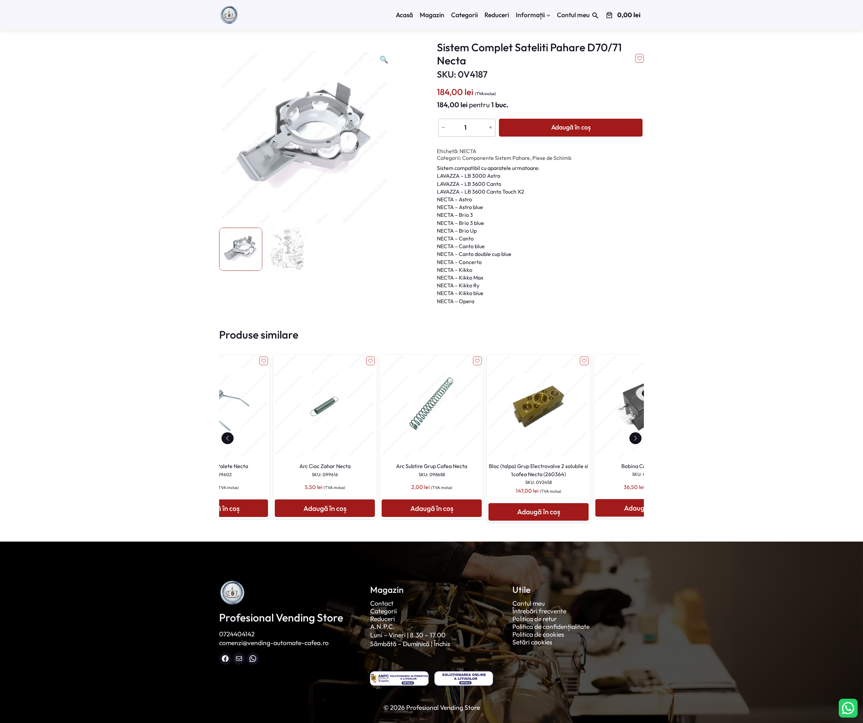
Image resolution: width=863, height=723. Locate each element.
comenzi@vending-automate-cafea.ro (274, 643)
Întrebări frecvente (539, 611)
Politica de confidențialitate (551, 627)
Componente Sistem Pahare (496, 157)
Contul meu (528, 603)
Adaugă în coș (571, 127)
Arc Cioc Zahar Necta (219, 470)
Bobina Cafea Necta (540, 470)
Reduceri (382, 619)
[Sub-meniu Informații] (548, 15)
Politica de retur (534, 619)
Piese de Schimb (551, 157)
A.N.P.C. (382, 627)
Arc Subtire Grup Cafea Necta (326, 470)
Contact (381, 603)
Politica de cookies (538, 634)
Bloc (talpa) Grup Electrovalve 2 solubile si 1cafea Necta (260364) (433, 474)
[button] (227, 438)
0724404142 (237, 634)
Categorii (383, 611)
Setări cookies (532, 642)
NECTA (467, 151)
